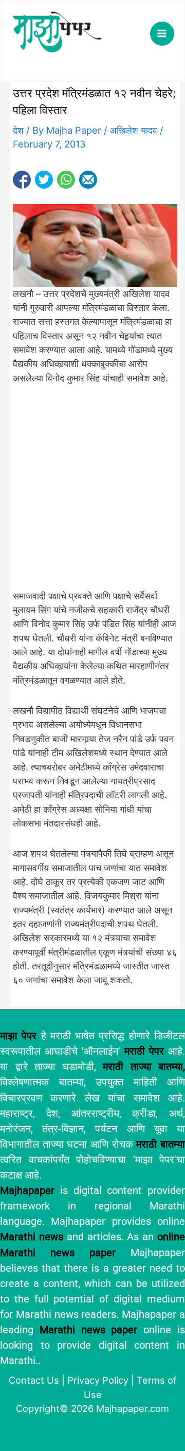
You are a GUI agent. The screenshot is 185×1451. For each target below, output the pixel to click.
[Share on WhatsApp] (66, 180)
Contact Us (34, 1380)
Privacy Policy (97, 1380)
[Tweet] (44, 180)
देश (18, 130)
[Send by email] (88, 180)
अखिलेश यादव (133, 130)
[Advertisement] (92, 492)
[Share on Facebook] (22, 180)
